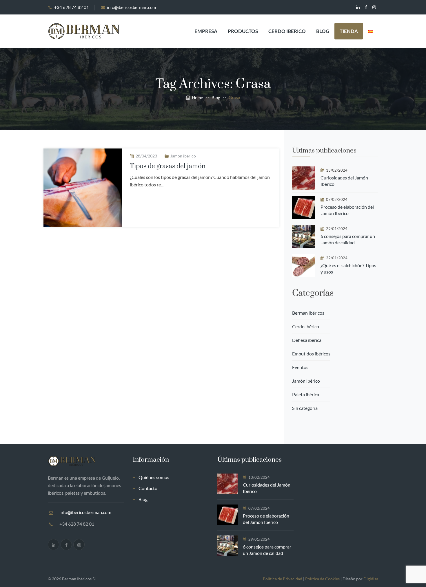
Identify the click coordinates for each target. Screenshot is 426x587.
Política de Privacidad (282, 578)
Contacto (148, 488)
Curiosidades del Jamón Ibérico (344, 181)
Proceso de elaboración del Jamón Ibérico (347, 210)
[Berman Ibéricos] (84, 31)
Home (196, 97)
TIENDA (349, 31)
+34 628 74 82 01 (71, 7)
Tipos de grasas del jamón (167, 166)
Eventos (300, 367)
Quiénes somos (154, 477)
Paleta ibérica (305, 394)
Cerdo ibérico (287, 31)
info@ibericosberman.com (131, 7)
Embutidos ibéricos (311, 353)
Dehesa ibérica (306, 340)
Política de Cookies (322, 578)
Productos (243, 31)
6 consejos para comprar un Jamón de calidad (348, 239)
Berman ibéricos (308, 312)
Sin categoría (305, 408)
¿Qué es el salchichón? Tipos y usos (348, 268)
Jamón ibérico (183, 155)
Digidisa (370, 578)
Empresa (205, 31)
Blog (322, 31)
